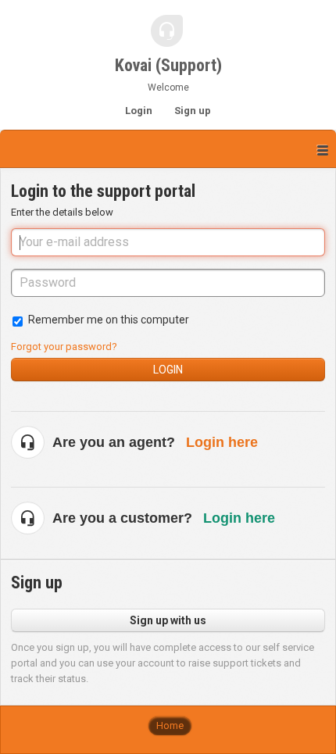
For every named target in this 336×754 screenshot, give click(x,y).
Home (170, 725)
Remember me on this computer (108, 319)
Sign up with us (168, 620)
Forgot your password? (64, 346)
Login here (222, 442)
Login (168, 369)
